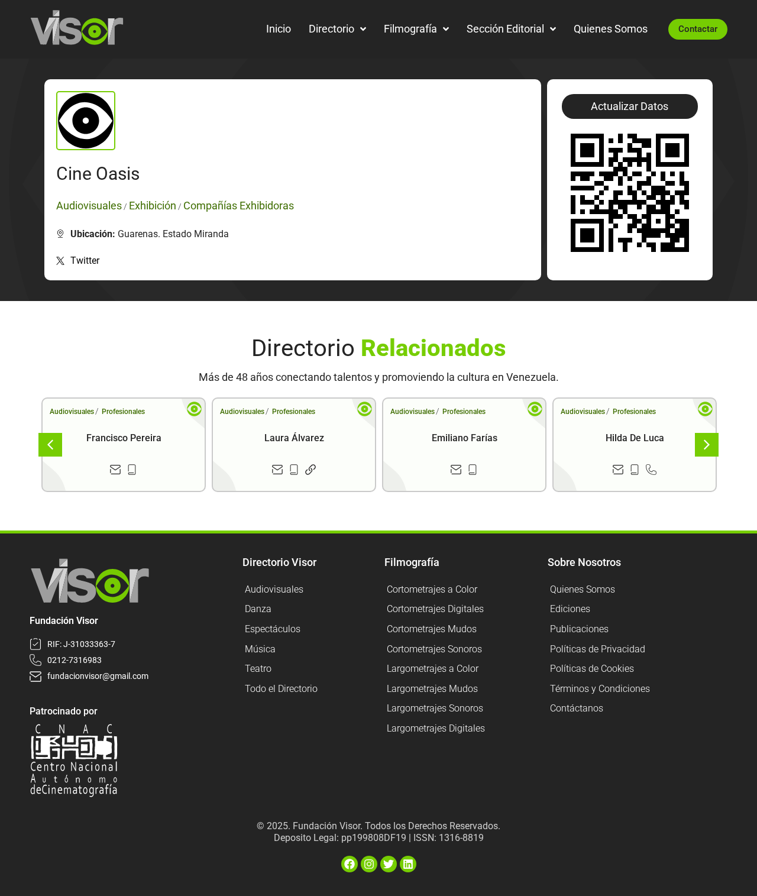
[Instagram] (369, 864)
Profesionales (123, 411)
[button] (630, 106)
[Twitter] (388, 864)
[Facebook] (349, 864)
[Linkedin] (408, 864)
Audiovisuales (72, 411)
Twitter (84, 260)
